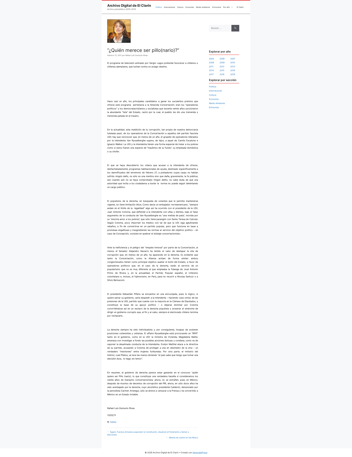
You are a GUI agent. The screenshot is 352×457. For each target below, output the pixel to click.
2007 (232, 58)
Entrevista (216, 7)
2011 (211, 66)
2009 (222, 62)
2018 (222, 74)
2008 (211, 62)
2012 (222, 66)
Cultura (180, 7)
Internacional (169, 7)
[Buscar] (235, 28)
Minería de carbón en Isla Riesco (183, 437)
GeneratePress (200, 452)
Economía (189, 7)
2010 (232, 62)
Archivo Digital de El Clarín (129, 5)
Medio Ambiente (203, 7)
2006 (222, 58)
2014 (211, 70)
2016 (232, 70)
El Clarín (240, 7)
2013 (232, 66)
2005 (211, 58)
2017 (211, 74)
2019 (232, 74)
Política (159, 7)
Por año (226, 7)
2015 (222, 70)
